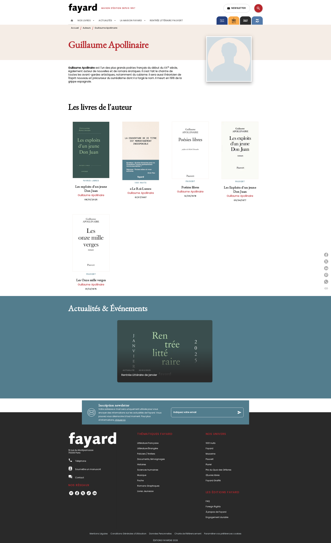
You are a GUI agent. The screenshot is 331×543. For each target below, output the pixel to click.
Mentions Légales (99, 533)
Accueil (75, 27)
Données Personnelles (160, 533)
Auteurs (87, 27)
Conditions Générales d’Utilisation (128, 533)
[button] (236, 8)
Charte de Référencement (187, 533)
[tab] (72, 20)
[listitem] (71, 493)
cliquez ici (120, 419)
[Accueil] (82, 8)
